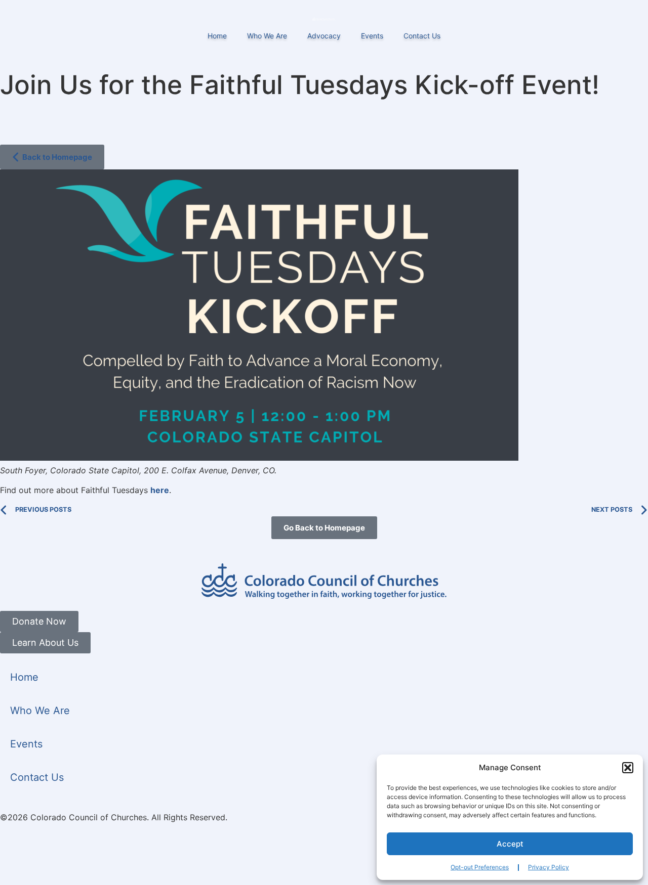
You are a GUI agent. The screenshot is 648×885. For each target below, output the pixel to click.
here (159, 490)
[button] (628, 768)
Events (372, 35)
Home (217, 35)
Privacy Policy (548, 867)
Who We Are (267, 35)
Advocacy (324, 35)
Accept (510, 844)
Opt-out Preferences (480, 867)
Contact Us (421, 35)
